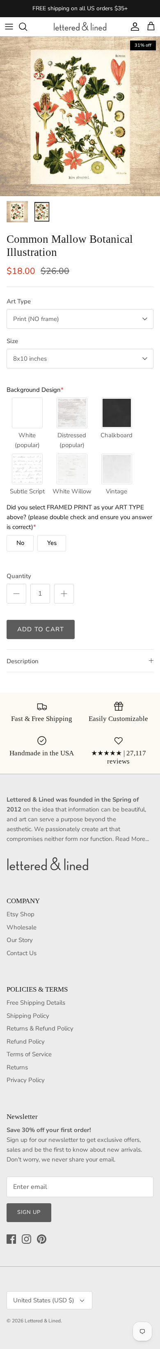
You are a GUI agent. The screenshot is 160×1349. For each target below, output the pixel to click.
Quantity (19, 576)
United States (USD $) (43, 1300)
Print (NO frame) (36, 319)
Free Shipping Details (36, 1003)
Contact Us (22, 953)
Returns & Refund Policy (40, 1028)
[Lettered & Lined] (80, 26)
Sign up (29, 1212)
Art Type (19, 301)
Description (23, 661)
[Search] (27, 27)
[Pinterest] (41, 1239)
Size (12, 341)
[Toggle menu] (9, 27)
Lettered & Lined (43, 1320)
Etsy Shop (20, 914)
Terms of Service (29, 1054)
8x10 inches (30, 359)
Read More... (132, 839)
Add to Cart (40, 629)
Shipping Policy (28, 1016)
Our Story (20, 940)
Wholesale (22, 927)
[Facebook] (11, 1239)
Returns (17, 1067)
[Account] (133, 27)
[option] (80, 116)
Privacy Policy (26, 1080)
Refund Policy (26, 1041)
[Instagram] (26, 1239)
